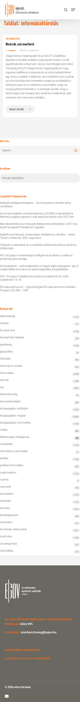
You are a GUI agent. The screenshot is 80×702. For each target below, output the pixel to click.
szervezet (5, 486)
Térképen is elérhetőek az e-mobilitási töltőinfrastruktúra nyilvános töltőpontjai (38, 246)
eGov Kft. (26, 624)
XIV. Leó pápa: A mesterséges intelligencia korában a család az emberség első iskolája (36, 257)
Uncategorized (8, 543)
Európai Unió (7, 330)
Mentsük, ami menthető (20, 44)
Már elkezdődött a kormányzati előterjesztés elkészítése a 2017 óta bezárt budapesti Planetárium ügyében (38, 225)
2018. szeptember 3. (31, 51)
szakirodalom (8, 472)
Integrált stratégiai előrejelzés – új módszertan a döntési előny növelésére (35, 204)
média (3, 429)
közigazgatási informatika (15, 422)
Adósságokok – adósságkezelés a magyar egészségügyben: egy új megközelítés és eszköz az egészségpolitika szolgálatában (39, 267)
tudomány (6, 536)
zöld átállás (6, 550)
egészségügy (7, 316)
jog (2, 387)
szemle (4, 479)
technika (5, 508)
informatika (13, 39)
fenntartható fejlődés (12, 337)
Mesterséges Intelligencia (39, 437)
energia (4, 323)
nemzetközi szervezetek (14, 451)
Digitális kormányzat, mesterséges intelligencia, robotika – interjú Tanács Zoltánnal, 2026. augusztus (37, 236)
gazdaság (6, 344)
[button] (73, 10)
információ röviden (11, 365)
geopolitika (6, 351)
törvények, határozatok (13, 529)
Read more (16, 109)
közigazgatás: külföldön (14, 408)
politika (4, 458)
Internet (4, 380)
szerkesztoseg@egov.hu (38, 632)
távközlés (5, 500)
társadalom (7, 493)
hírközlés (5, 358)
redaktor (12, 51)
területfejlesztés (9, 515)
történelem (6, 522)
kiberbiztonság (8, 394)
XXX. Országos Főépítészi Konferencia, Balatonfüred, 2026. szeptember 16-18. (34, 278)
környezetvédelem (10, 401)
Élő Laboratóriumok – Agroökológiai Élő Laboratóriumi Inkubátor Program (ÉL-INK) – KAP (38, 288)
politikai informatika (11, 465)
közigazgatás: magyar (13, 415)
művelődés (6, 444)
